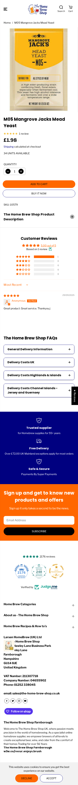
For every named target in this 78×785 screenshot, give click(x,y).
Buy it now (39, 193)
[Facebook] (7, 701)
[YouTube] (25, 701)
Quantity (10, 164)
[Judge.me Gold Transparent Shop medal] (39, 571)
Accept (51, 778)
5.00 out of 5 (48, 245)
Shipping (9, 146)
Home (7, 22)
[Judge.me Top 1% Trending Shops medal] (57, 571)
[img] (11, 295)
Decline (26, 778)
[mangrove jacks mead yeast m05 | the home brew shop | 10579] (39, 70)
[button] (6, 9)
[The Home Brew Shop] (38, 9)
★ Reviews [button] (74, 395)
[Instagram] (19, 701)
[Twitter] (13, 701)
